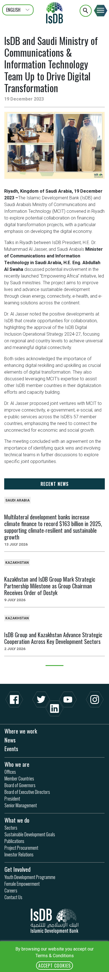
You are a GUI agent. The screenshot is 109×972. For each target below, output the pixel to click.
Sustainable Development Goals (29, 834)
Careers (10, 890)
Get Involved (17, 869)
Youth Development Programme (29, 877)
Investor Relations (19, 854)
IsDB (54, 12)
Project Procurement (21, 847)
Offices (10, 771)
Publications (14, 841)
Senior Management (20, 805)
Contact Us (13, 897)
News (10, 739)
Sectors (10, 827)
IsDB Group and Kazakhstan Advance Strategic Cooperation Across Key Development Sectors (53, 638)
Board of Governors (19, 785)
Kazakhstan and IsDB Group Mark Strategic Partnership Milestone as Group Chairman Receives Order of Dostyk (49, 586)
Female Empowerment (22, 883)
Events (11, 748)
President (12, 798)
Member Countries (19, 778)
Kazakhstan (17, 563)
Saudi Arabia (17, 500)
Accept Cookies (54, 965)
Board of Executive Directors (27, 792)
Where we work (20, 731)
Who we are (16, 764)
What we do (16, 820)
